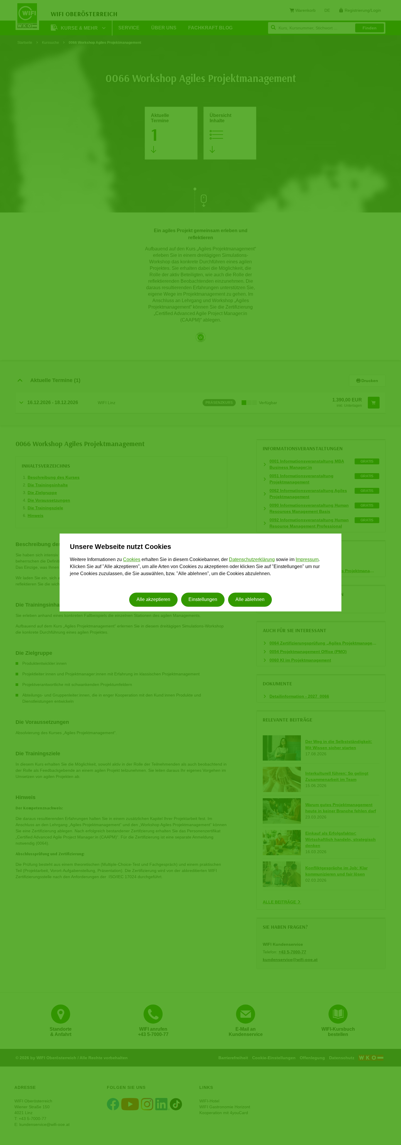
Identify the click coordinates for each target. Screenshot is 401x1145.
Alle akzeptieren (153, 599)
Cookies (131, 559)
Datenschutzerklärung (252, 559)
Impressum (307, 559)
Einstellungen (202, 599)
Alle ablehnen (249, 599)
